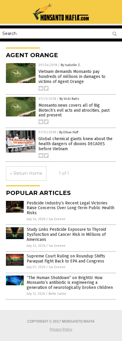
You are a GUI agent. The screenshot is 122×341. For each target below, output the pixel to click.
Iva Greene (57, 219)
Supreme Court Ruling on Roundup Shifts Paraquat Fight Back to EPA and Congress (66, 259)
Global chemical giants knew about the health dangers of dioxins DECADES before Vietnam (75, 143)
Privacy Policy (61, 329)
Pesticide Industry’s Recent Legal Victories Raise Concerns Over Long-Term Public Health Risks (70, 208)
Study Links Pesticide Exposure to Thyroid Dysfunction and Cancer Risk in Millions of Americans (66, 234)
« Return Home (26, 173)
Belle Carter (57, 294)
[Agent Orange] (61, 19)
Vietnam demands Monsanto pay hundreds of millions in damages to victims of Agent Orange (71, 76)
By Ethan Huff (68, 132)
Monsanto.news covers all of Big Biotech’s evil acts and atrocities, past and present (74, 110)
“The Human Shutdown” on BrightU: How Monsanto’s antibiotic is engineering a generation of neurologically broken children (70, 282)
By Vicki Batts (69, 99)
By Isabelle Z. (71, 65)
